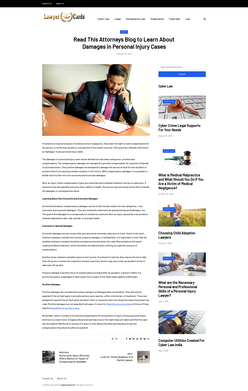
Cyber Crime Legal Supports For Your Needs (179, 128)
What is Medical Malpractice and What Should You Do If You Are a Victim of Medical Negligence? (181, 181)
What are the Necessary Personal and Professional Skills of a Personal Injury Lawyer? (177, 288)
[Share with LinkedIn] (137, 338)
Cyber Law (103, 18)
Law (187, 18)
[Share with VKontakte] (144, 338)
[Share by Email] (148, 338)
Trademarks (157, 18)
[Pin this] (141, 338)
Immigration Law (135, 18)
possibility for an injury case (65, 308)
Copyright (174, 18)
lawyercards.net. (68, 385)
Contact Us (47, 4)
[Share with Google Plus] (133, 338)
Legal (118, 18)
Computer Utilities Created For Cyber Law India (181, 342)
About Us (60, 4)
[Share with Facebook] (126, 338)
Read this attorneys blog (118, 304)
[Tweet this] (130, 338)
